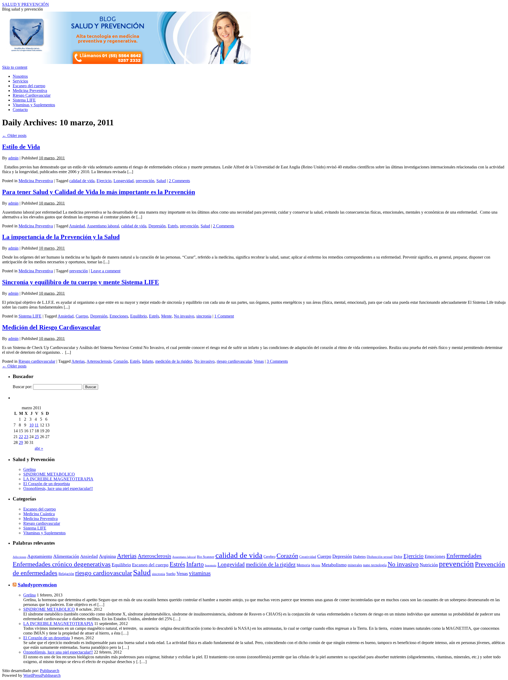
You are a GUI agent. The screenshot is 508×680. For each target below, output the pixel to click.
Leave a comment (105, 271)
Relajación (66, 574)
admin (13, 158)
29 (21, 442)
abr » (39, 448)
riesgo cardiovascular (234, 361)
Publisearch (49, 670)
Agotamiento (39, 556)
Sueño (170, 574)
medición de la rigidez (173, 361)
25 (37, 436)
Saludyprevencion (37, 584)
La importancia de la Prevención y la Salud (61, 236)
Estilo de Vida (21, 146)
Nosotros (20, 76)
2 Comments (179, 180)
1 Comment (224, 316)
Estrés (173, 226)
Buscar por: (22, 386)
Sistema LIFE (24, 100)
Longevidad (124, 180)
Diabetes (359, 556)
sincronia (203, 316)
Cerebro (269, 556)
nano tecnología (375, 565)
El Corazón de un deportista (46, 483)
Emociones (119, 316)
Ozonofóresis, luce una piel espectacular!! (58, 488)
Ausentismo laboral (103, 226)
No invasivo (184, 316)
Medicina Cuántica (39, 514)
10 (31, 425)
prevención (145, 180)
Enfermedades (464, 556)
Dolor (398, 556)
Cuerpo (82, 316)
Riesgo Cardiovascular (32, 95)
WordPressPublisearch (42, 675)
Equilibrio (138, 316)
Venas (259, 361)
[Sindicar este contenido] (14, 584)
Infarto (147, 361)
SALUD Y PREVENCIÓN (25, 4)
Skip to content (14, 67)
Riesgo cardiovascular (37, 361)
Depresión (157, 226)
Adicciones (19, 556)
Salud (161, 180)
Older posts (14, 135)
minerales (355, 565)
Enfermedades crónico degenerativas (62, 564)
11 (37, 425)
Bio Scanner (205, 557)
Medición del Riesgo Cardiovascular (51, 327)
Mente (166, 316)
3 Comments (277, 361)
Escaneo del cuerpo (29, 86)
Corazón (121, 361)
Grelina (29, 469)
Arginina (107, 556)
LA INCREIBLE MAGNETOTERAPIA (58, 479)
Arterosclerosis (99, 361)
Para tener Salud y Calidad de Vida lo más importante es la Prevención (98, 192)
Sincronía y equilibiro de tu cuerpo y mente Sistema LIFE (80, 282)
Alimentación (66, 556)
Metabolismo (334, 564)
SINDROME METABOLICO (49, 474)
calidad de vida (81, 180)
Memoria (303, 565)
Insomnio (210, 565)
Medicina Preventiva (30, 90)
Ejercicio (104, 180)
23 (26, 436)
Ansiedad (77, 226)
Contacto (20, 109)
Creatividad (307, 557)
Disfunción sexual (380, 557)
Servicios (20, 81)
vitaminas (200, 573)
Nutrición (429, 564)
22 (21, 436)
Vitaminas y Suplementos (34, 105)
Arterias (78, 361)
